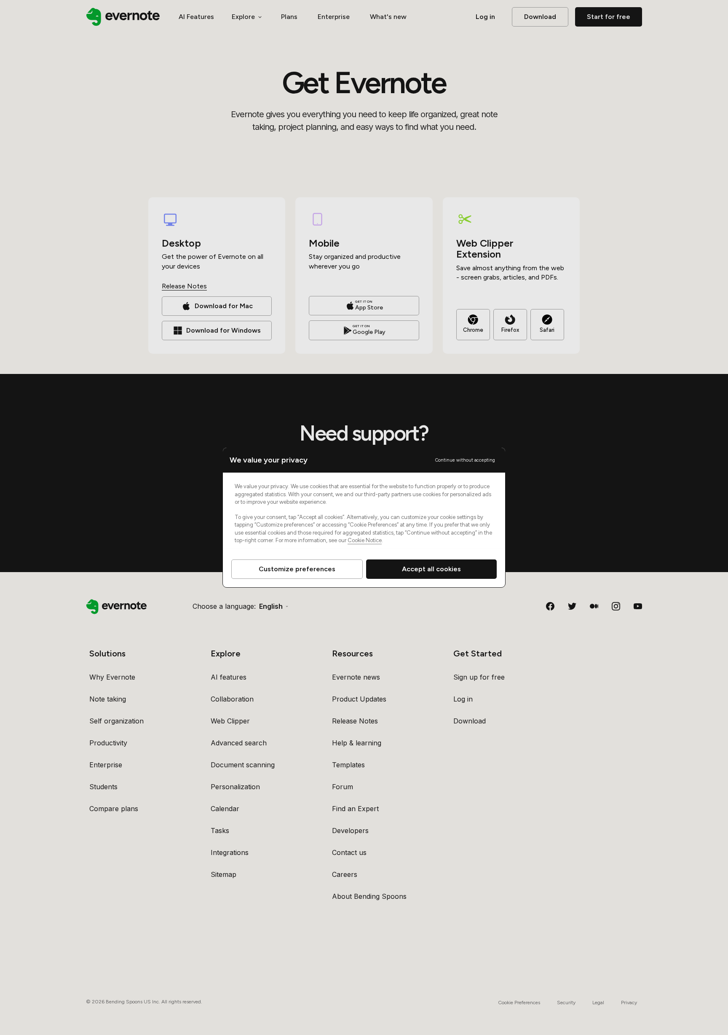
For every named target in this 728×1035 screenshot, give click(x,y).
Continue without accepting (465, 460)
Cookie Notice (365, 540)
